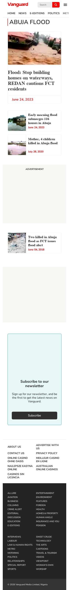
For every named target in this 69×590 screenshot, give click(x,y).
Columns (13, 505)
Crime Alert (15, 509)
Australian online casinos (47, 468)
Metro (11, 548)
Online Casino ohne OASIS (18, 459)
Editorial (13, 513)
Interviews (14, 536)
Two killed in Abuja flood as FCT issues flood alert (42, 240)
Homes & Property (47, 513)
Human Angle (44, 517)
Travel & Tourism (46, 552)
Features (41, 501)
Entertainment (45, 493)
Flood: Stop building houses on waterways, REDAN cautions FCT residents (31, 80)
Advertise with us (47, 447)
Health (40, 509)
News (22, 13)
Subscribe (34, 416)
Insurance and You (47, 521)
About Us (14, 447)
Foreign (41, 505)
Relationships (16, 561)
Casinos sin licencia (16, 476)
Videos (40, 557)
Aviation (13, 497)
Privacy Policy (46, 453)
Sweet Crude (44, 536)
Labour (12, 540)
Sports (12, 569)
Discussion (14, 517)
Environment (44, 497)
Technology (43, 540)
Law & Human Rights (20, 544)
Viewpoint (42, 561)
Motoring (13, 552)
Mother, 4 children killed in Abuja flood (43, 140)
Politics (54, 13)
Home (11, 13)
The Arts (41, 544)
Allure (12, 493)
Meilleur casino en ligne (47, 459)
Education (14, 521)
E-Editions (37, 13)
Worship (41, 569)
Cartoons (42, 548)
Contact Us (16, 453)
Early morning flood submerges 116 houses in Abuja (42, 118)
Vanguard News (18, 5)
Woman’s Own (44, 565)
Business (13, 501)
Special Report (17, 565)
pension (41, 525)
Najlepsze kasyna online (20, 468)
